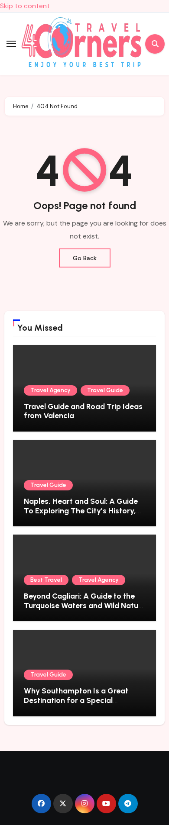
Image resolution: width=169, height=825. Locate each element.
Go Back (85, 258)
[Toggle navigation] (11, 44)
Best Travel (46, 579)
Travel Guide (105, 390)
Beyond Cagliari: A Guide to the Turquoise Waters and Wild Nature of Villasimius (84, 605)
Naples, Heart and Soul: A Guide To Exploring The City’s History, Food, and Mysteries (81, 510)
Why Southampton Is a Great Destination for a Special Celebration (76, 700)
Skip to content (25, 5)
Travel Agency (50, 390)
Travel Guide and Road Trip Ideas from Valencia (83, 411)
